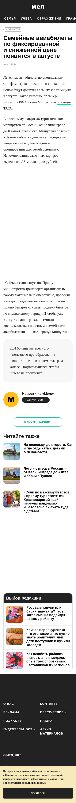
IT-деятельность (19, 729)
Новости (13, 29)
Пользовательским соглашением (26, 775)
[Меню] (69, 7)
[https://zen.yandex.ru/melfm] (20, 687)
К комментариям (37, 422)
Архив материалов (51, 731)
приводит (64, 102)
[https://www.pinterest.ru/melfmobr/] (57, 687)
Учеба (26, 18)
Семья (10, 18)
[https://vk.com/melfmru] (32, 687)
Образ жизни (49, 18)
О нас (8, 703)
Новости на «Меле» (38, 393)
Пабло (46, 720)
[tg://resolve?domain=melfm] (7, 687)
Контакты (49, 703)
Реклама (11, 712)
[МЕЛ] (38, 7)
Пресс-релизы (53, 712)
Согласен (38, 793)
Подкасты (13, 720)
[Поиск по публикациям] (6, 7)
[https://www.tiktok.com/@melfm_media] (45, 687)
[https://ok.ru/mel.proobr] (70, 687)
